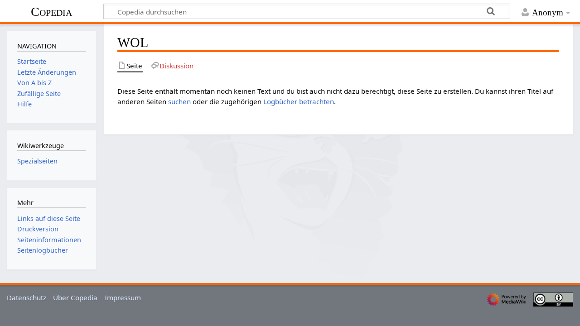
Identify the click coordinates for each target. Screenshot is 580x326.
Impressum (123, 297)
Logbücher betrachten (298, 101)
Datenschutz (26, 297)
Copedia (51, 12)
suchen (179, 101)
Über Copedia (75, 297)
